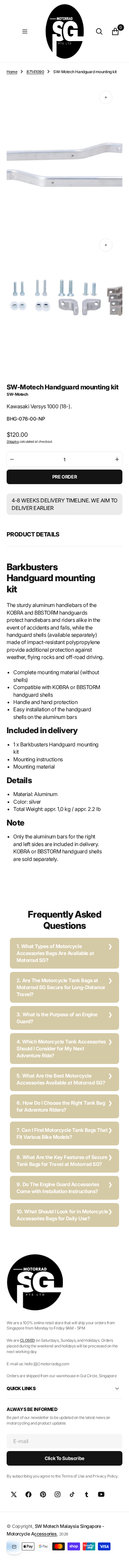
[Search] (99, 31)
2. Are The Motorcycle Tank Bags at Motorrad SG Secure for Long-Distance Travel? (61, 987)
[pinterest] (43, 1494)
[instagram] (57, 1494)
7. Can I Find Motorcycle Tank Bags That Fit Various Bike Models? (62, 1133)
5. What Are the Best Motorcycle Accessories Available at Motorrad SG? (61, 1079)
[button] (25, 31)
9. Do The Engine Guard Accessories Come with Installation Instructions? (58, 1187)
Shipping (13, 441)
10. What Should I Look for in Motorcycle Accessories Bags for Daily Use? (62, 1215)
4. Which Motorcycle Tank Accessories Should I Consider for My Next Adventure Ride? (61, 1048)
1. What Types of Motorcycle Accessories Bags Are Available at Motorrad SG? (55, 953)
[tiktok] (72, 1494)
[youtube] (101, 1494)
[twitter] (14, 1494)
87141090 (35, 71)
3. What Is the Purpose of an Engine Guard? (57, 1018)
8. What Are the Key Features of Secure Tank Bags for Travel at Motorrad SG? (62, 1160)
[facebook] (28, 1494)
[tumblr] (86, 1494)
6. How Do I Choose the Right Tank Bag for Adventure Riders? (61, 1106)
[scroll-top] (118, 1549)
